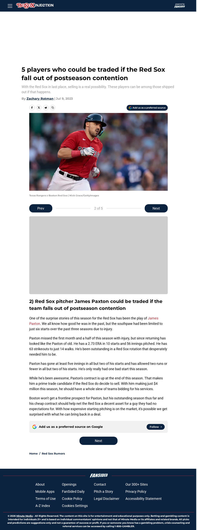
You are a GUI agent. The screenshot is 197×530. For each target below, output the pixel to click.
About (40, 484)
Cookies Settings (75, 506)
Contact (100, 484)
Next (156, 208)
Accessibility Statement (143, 499)
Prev (40, 208)
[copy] (52, 107)
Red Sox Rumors (53, 453)
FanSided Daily (73, 491)
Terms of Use (45, 499)
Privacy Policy (135, 491)
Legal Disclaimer (106, 499)
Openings (69, 484)
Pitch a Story (103, 491)
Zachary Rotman (40, 98)
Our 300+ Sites (136, 484)
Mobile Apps (44, 491)
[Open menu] (10, 5)
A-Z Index (42, 506)
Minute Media (24, 515)
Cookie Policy (72, 499)
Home (33, 453)
